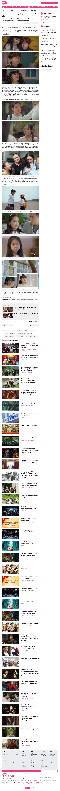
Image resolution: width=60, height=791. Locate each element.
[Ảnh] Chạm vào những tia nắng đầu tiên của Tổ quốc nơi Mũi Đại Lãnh (48, 59)
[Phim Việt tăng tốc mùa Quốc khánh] (10, 429)
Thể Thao (5, 762)
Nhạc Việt (52, 753)
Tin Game (52, 762)
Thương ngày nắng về (19, 26)
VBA (14, 757)
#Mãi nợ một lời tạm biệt (30, 386)
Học (21, 6)
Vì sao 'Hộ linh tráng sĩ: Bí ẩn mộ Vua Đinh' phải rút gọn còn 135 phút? (50, 21)
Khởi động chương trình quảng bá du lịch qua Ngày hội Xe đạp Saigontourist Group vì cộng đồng (48, 52)
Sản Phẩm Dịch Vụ (44, 762)
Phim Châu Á (34, 10)
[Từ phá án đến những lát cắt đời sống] (10, 441)
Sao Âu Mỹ (6, 755)
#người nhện (28, 652)
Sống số (42, 764)
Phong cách (15, 754)
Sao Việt (5, 753)
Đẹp (38, 6)
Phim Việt (13, 10)
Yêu (16, 6)
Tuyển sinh (33, 753)
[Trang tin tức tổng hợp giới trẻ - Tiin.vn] (8, 3)
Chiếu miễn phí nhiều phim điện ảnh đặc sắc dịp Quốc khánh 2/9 (49, 17)
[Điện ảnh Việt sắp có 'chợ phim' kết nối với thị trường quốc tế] (10, 464)
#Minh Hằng (27, 454)
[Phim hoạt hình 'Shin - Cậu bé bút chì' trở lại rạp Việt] (10, 546)
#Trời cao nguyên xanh (30, 440)
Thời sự (5, 764)
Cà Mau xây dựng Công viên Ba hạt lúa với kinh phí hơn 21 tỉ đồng (49, 45)
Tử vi (23, 765)
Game (51, 761)
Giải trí (32, 764)
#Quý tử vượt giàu (29, 487)
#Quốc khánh (28, 359)
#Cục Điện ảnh (28, 464)
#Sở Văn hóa (28, 510)
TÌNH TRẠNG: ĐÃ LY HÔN (46, 69)
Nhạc (33, 6)
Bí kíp (32, 755)
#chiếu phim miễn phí (29, 522)
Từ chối (32, 787)
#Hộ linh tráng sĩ (29, 642)
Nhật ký (23, 753)
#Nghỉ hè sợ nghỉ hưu (30, 405)
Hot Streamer (52, 764)
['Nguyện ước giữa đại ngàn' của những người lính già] (10, 499)
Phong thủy (24, 766)
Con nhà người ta (34, 754)
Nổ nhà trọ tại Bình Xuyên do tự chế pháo (49, 39)
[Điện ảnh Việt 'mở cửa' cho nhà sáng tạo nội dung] (10, 569)
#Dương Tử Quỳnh (29, 698)
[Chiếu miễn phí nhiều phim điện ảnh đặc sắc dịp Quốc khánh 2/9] (10, 360)
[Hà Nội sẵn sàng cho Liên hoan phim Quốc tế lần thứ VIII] (10, 534)
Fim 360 (29, 7)
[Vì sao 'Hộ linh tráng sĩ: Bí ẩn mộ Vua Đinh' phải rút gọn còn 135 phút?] (10, 348)
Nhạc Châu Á (52, 754)
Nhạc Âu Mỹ (52, 755)
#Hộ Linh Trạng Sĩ (29, 372)
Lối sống (14, 753)
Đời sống (33, 762)
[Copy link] (12, 325)
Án (4, 765)
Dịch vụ (42, 765)
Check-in (14, 755)
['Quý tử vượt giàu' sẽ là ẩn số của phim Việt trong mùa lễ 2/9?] (10, 488)
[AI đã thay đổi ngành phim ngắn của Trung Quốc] (10, 418)
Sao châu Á (6, 754)
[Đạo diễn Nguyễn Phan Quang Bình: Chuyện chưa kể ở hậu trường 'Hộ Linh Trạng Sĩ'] (10, 371)
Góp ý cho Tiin (35, 325)
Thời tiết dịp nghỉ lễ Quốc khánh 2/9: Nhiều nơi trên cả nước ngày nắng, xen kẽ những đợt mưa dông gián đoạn (49, 31)
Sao (7, 6)
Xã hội (32, 765)
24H (25, 6)
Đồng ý (27, 787)
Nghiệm (43, 6)
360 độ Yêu (24, 755)
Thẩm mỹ (15, 764)
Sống (12, 6)
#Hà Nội (26, 533)
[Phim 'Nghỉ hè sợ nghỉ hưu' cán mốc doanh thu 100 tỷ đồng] (10, 406)
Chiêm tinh (24, 762)
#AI (25, 417)
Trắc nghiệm (24, 764)
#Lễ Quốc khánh (28, 479)
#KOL (26, 568)
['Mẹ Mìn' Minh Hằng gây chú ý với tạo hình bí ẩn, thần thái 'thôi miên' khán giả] (10, 394)
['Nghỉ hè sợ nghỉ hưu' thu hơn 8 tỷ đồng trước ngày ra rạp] (10, 558)
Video (48, 6)
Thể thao (33, 766)
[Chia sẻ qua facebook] (10, 325)
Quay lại (6, 325)
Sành (53, 6)
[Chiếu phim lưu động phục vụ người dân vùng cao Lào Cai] (10, 511)
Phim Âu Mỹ (23, 10)
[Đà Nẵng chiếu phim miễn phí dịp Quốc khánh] (10, 523)
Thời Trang (15, 762)
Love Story (24, 754)
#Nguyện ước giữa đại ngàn (31, 499)
